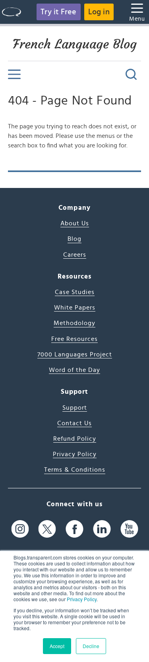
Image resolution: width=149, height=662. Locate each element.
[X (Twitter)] (47, 529)
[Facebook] (74, 529)
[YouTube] (129, 529)
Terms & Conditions (74, 469)
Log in (99, 12)
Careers (74, 255)
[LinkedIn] (102, 529)
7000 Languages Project (74, 354)
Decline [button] (91, 646)
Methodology (74, 323)
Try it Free (58, 12)
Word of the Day (74, 370)
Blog (74, 239)
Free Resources (74, 339)
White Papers (74, 307)
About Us (74, 223)
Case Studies (75, 292)
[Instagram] (20, 529)
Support (74, 408)
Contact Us (74, 423)
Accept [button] (57, 646)
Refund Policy (74, 439)
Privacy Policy (82, 599)
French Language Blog (75, 44)
